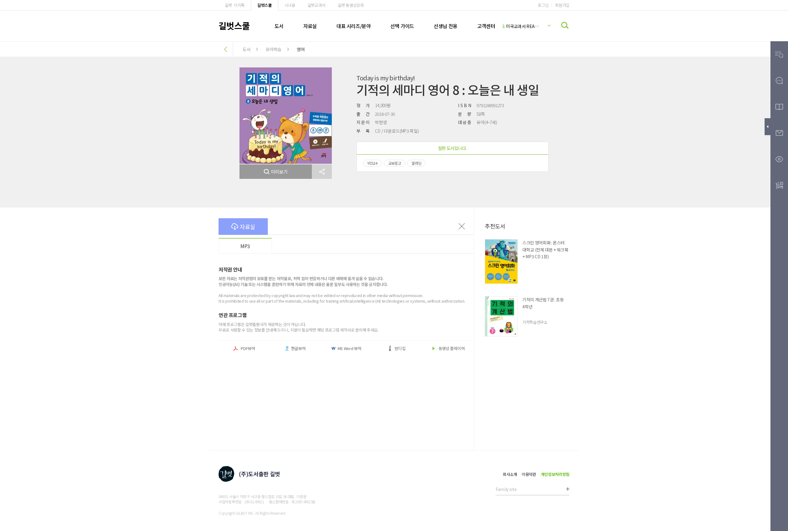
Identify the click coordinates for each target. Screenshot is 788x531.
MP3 (245, 246)
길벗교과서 (316, 5)
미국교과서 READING (521, 26)
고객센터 (486, 26)
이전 (462, 226)
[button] (322, 171)
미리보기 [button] (279, 171)
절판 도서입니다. (452, 148)
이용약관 (529, 474)
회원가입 (562, 5)
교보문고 (394, 163)
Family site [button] (506, 489)
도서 (279, 26)
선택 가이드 (402, 26)
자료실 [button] (247, 227)
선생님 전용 (445, 26)
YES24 (372, 163)
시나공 (289, 5)
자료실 (310, 26)
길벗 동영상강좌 (351, 5)
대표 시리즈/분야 (353, 26)
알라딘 (416, 163)
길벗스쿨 (264, 5)
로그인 (543, 5)
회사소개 (510, 474)
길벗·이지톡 (235, 5)
